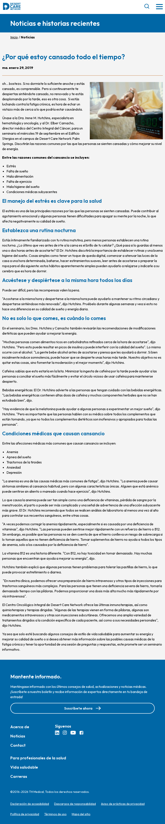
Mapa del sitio (81, 814)
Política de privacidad (24, 814)
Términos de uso (55, 814)
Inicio (14, 37)
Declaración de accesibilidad (29, 804)
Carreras (18, 776)
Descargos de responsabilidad (75, 804)
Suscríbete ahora (78, 708)
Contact (18, 745)
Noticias (17, 736)
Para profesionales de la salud (38, 757)
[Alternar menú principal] (159, 7)
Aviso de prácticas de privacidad (123, 804)
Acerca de (19, 726)
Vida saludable (24, 767)
